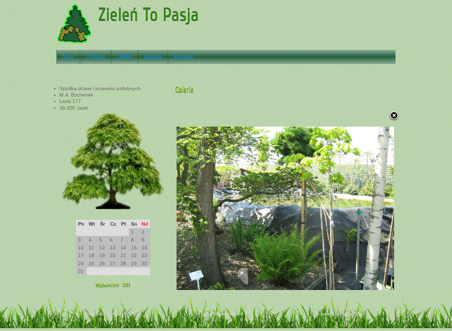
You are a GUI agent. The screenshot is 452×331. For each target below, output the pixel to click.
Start (68, 57)
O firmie (95, 57)
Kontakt (183, 57)
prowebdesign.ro (226, 314)
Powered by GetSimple (339, 314)
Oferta (124, 57)
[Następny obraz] (356, 203)
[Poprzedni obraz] (214, 203)
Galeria (153, 57)
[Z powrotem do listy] (394, 116)
